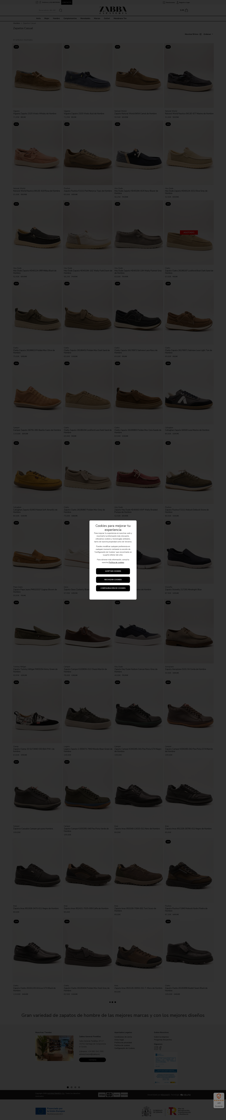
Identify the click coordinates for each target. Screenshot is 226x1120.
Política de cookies (116, 562)
